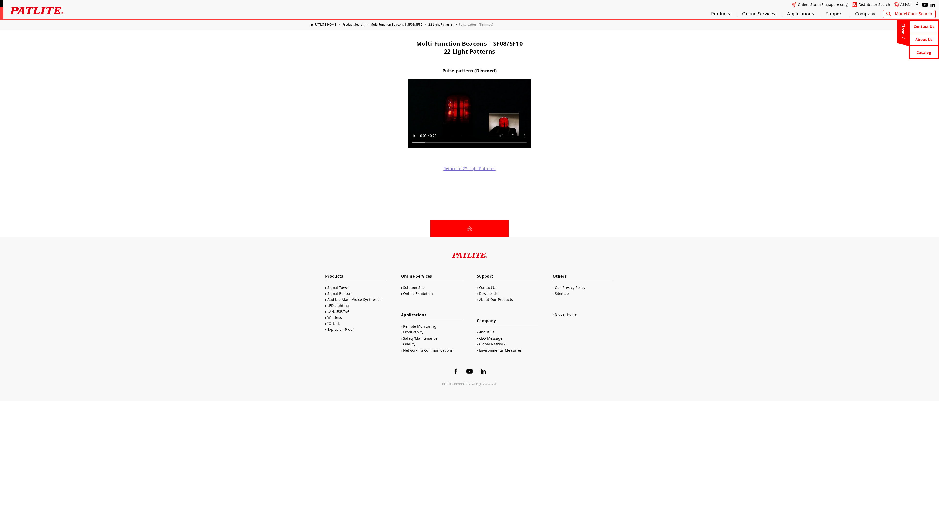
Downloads (488, 293)
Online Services (758, 13)
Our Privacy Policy (570, 287)
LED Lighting (338, 305)
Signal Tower (338, 287)
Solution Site (414, 287)
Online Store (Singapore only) (823, 4)
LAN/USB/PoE (338, 311)
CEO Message (490, 338)
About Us (924, 39)
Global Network (492, 344)
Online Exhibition (418, 293)
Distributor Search (874, 4)
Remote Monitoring (419, 326)
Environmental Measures (500, 350)
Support (834, 13)
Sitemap (562, 293)
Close (903, 28)
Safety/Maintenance (420, 338)
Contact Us (924, 26)
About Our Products (496, 299)
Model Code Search (913, 13)
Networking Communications (428, 350)
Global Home (566, 314)
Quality (409, 344)
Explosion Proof (340, 329)
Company (865, 13)
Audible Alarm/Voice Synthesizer (355, 299)
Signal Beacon (339, 293)
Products (720, 13)
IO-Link (333, 323)
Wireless (334, 317)
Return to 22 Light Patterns (469, 168)
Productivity (413, 332)
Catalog (924, 52)
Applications (800, 13)
